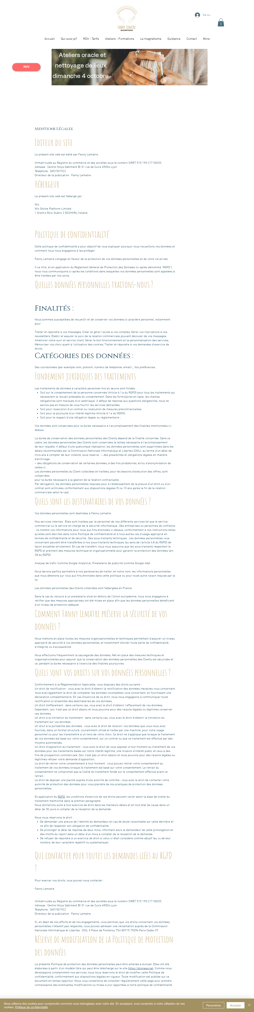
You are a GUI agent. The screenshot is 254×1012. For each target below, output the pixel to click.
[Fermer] (249, 1005)
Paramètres (213, 1005)
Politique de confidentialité (31, 1007)
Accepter (235, 1005)
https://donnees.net (140, 968)
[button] (220, 22)
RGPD (61, 797)
